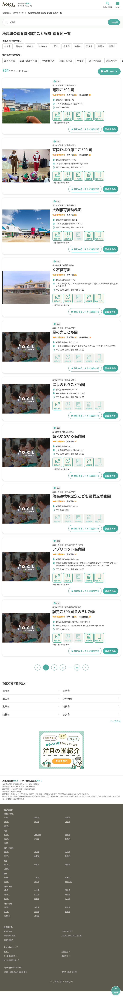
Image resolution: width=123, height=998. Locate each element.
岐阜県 (36, 864)
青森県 (36, 817)
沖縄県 (36, 916)
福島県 (6, 826)
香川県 (6, 898)
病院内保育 (111, 60)
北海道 (6, 817)
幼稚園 (80, 60)
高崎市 (19, 46)
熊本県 (6, 911)
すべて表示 (115, 721)
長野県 (67, 856)
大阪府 (6, 877)
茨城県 (36, 838)
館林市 (78, 46)
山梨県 (36, 856)
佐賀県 (36, 907)
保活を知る (8, 931)
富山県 (36, 851)
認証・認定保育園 (28, 60)
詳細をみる (110, 129)
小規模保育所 (48, 60)
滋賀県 (6, 881)
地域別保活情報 (9, 935)
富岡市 (112, 46)
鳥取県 (6, 890)
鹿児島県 (7, 916)
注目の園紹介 (9, 940)
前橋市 (7, 46)
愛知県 (6, 864)
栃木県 (67, 838)
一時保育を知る (67, 931)
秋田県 (36, 821)
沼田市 (66, 46)
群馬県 (6, 843)
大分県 (36, 911)
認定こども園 (66, 60)
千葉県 (6, 838)
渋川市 (89, 46)
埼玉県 (67, 834)
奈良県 (36, 881)
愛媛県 (36, 898)
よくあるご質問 (9, 956)
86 (77, 667)
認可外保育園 (95, 60)
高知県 (67, 898)
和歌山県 (68, 881)
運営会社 (65, 956)
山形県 (67, 821)
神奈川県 (37, 834)
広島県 (6, 894)
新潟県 (6, 851)
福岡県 (6, 907)
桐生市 (30, 46)
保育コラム (8, 926)
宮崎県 (67, 911)
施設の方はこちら (68, 972)
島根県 (36, 890)
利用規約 (65, 951)
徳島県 (67, 894)
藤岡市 (101, 46)
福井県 (6, 856)
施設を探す (8, 809)
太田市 (55, 46)
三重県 (6, 869)
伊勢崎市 (43, 46)
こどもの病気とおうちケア (71, 935)
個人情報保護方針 (10, 960)
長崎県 (67, 907)
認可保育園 (9, 60)
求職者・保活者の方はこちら (14, 972)
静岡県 (67, 864)
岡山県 (67, 890)
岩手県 (67, 817)
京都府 (67, 877)
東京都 (6, 834)
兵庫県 (36, 877)
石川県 (67, 851)
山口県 (36, 894)
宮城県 (6, 821)
